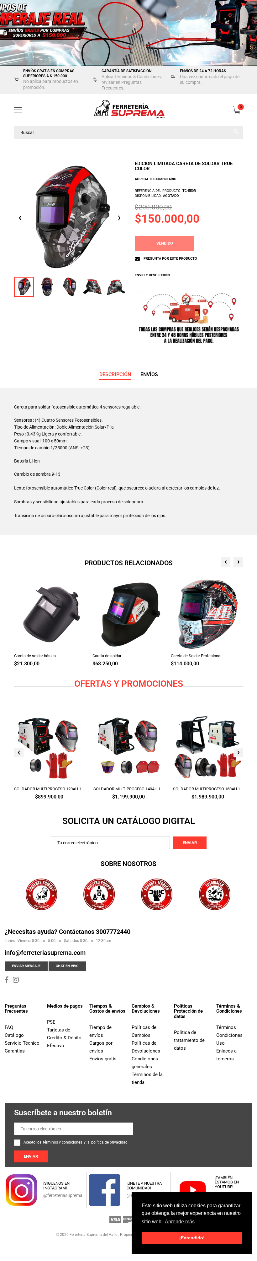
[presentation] (225, 562)
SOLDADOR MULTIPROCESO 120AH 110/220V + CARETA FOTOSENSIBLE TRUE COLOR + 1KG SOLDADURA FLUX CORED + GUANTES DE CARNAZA (49, 789)
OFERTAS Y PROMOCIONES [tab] (128, 684)
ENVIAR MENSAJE (26, 966)
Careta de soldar (106, 655)
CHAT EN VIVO (67, 966)
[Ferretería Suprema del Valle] (128, 110)
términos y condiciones (62, 1142)
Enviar (190, 842)
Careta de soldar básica (35, 655)
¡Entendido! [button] (192, 1237)
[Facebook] (7, 980)
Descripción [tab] (115, 374)
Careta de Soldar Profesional (196, 655)
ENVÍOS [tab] (149, 374)
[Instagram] (16, 980)
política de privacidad (109, 1142)
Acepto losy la (76, 1142)
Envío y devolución (152, 275)
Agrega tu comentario (155, 179)
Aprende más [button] (180, 1221)
